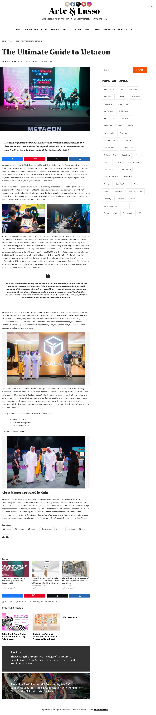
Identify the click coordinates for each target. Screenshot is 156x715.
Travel (96, 29)
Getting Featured (33, 29)
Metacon (34, 601)
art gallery (108, 111)
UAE (139, 213)
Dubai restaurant (111, 176)
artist (120, 125)
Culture (77, 29)
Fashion (55, 29)
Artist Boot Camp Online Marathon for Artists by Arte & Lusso (14, 636)
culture (128, 140)
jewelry (107, 198)
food (136, 184)
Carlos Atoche (70, 617)
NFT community (49, 601)
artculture (108, 96)
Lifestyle (66, 29)
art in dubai (126, 118)
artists (130, 125)
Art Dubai (122, 96)
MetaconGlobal (19, 419)
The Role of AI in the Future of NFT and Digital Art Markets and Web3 (75, 580)
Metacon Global (18, 431)
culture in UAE (110, 155)
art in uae (108, 125)
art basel (133, 89)
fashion (107, 184)
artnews (123, 133)
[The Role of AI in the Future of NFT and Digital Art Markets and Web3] (75, 569)
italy (106, 191)
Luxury (87, 29)
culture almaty (110, 147)
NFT (12, 601)
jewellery (118, 191)
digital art (126, 155)
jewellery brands (135, 191)
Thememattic (101, 709)
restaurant (127, 213)
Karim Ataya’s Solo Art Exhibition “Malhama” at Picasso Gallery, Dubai (45, 636)
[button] (152, 6)
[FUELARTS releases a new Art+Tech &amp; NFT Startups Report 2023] (15, 569)
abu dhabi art (109, 89)
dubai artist (108, 169)
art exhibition (123, 104)
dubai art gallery (135, 162)
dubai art (118, 162)
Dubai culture (125, 169)
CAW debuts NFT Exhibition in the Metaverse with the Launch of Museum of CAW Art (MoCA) (45, 580)
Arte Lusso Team (44, 61)
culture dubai (128, 147)
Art (46, 29)
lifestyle (120, 198)
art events (108, 104)
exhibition (128, 176)
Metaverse (123, 29)
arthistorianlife (110, 118)
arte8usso (136, 96)
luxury (132, 198)
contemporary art (111, 140)
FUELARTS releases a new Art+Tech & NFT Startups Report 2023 (13, 580)
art (122, 89)
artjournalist (109, 133)
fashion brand (122, 184)
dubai (106, 162)
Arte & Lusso (74, 10)
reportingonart (110, 213)
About (19, 29)
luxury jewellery (111, 206)
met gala (24, 601)
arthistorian (123, 111)
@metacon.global (23, 422)
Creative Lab (109, 29)
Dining (138, 155)
